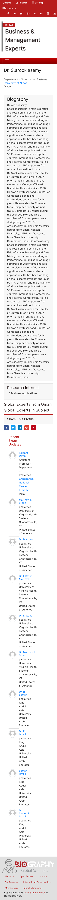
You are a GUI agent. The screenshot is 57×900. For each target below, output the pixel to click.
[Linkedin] (21, 13)
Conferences (11, 882)
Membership (11, 888)
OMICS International (34, 892)
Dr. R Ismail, (22, 733)
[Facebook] (8, 13)
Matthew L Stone (25, 501)
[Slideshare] (48, 13)
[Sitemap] (54, 13)
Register (22, 2)
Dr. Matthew (26, 539)
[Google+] (28, 13)
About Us (9, 876)
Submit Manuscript (32, 888)
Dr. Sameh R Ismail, (24, 813)
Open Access (26, 876)
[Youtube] (41, 13)
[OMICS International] (28, 866)
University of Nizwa (15, 83)
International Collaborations (37, 882)
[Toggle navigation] (7, 61)
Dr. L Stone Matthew (25, 577)
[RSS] (34, 13)
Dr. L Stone (25, 615)
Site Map (39, 2)
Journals (42, 876)
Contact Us (10, 8)
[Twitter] (14, 13)
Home (8, 2)
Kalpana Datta (23, 454)
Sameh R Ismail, (24, 772)
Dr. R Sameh (23, 693)
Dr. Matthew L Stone (27, 653)
